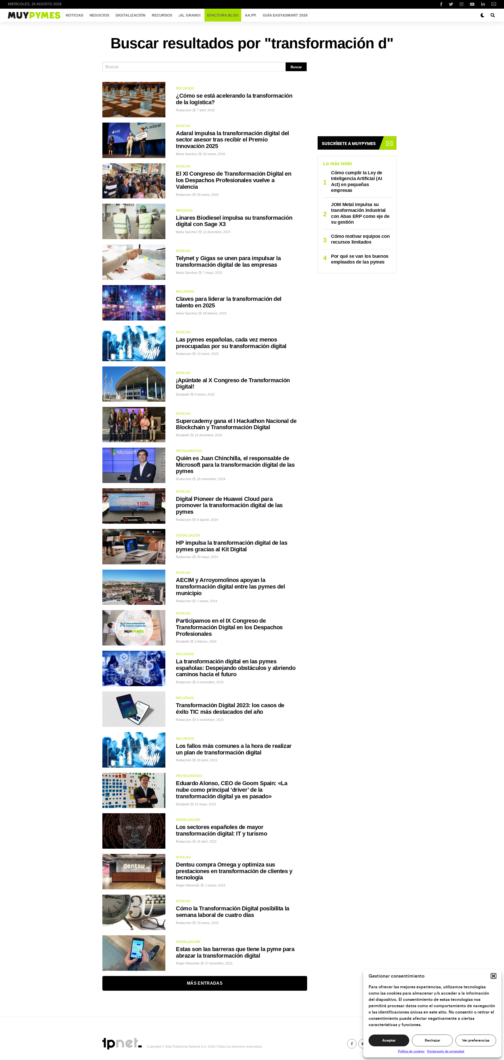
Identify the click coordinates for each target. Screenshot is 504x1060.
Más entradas (205, 983)
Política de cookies (411, 1051)
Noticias (74, 15)
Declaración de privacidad (445, 1051)
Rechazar (432, 1040)
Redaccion (183, 110)
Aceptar (389, 1040)
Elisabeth (182, 394)
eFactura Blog (223, 15)
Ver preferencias (475, 1040)
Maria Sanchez (186, 154)
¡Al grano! (189, 15)
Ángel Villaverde (188, 885)
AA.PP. (250, 15)
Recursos (162, 15)
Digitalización (130, 15)
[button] (493, 976)
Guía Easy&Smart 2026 (285, 15)
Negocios (99, 15)
